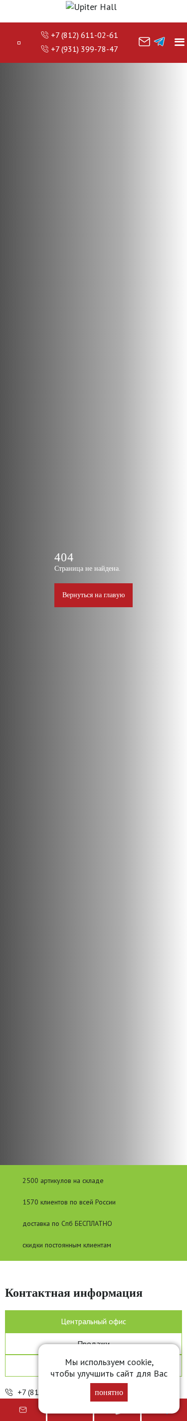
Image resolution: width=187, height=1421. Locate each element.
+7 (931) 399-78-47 (84, 49)
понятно (109, 1392)
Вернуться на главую (93, 595)
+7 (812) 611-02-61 (84, 35)
